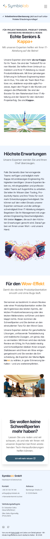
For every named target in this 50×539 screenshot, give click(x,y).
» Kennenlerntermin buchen (12, 496)
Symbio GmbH (12, 475)
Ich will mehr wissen (24, 458)
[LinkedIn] (3, 527)
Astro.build (15, 533)
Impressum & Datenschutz (12, 480)
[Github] (8, 527)
